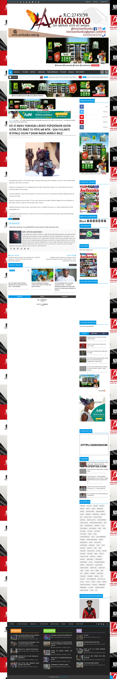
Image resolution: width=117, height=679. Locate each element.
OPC (102, 576)
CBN (81, 525)
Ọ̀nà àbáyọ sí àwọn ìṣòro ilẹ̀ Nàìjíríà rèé (61, 635)
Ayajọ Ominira (102, 520)
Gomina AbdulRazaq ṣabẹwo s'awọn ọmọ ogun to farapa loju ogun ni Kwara (41, 284)
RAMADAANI (83, 587)
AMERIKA (88, 514)
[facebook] (17, 2)
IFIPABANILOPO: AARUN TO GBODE (59, 664)
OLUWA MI (83, 576)
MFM (92, 570)
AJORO (82, 514)
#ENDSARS (100, 508)
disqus (42, 296)
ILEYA (103, 545)
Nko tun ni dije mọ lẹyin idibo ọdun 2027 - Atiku (78, 77)
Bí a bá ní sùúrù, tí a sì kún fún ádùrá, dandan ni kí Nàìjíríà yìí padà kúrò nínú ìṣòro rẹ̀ (61, 643)
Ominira (90, 576)
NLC (81, 573)
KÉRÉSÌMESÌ (99, 559)
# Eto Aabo (16, 219)
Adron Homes (90, 511)
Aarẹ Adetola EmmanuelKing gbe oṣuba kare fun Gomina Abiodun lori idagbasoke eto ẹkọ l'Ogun (97, 359)
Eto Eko (89, 506)
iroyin (98, 551)
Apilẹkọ (82, 506)
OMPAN (97, 576)
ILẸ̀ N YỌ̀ (86, 635)
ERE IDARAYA (92, 528)
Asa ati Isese (88, 517)
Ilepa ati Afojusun (22, 624)
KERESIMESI (90, 559)
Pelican (94, 584)
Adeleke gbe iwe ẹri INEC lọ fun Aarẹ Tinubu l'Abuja (41, 77)
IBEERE (101, 539)
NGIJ (102, 570)
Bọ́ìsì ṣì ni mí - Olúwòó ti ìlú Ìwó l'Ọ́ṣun (28, 649)
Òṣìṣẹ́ (104, 581)
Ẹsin (104, 528)
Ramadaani (102, 584)
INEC (95, 548)
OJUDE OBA (100, 573)
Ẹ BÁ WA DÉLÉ (103, 1)
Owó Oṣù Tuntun (85, 584)
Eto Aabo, (31, 137)
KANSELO (92, 556)
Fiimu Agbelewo (84, 536)
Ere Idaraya (83, 528)
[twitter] (20, 2)
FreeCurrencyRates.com (86, 250)
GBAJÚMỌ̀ (94, 333)
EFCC (103, 525)
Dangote (97, 525)
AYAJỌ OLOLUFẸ (91, 520)
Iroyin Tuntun (44, 624)
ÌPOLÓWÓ (25, 72)
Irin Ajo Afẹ (91, 551)
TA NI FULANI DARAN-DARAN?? (91, 663)
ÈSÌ (104, 333)
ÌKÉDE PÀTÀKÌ (80, 72)
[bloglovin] (32, 2)
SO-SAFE (91, 587)
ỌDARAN (92, 573)
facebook (64, 296)
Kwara (82, 508)
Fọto (93, 536)
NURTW (86, 573)
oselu (82, 581)
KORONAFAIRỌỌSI (99, 562)
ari (81, 517)
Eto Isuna (83, 534)
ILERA (98, 545)
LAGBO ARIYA (98, 565)
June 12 (101, 553)
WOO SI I (73, 265)
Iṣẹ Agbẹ (89, 553)
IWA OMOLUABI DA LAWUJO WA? (92, 642)
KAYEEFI (99, 77)
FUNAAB (82, 539)
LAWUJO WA (102, 567)
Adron (82, 511)
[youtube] (26, 2)
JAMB (95, 553)
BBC (105, 522)
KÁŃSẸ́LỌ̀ (71, 72)
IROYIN (24, 77)
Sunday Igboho (99, 587)
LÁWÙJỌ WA (41, 72)
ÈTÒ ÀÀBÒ (63, 72)
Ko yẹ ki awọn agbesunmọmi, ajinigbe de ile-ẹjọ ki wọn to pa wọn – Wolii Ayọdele (17, 284)
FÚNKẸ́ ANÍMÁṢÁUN (52, 72)
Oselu (62, 77)
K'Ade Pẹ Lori (84, 556)
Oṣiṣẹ (93, 508)
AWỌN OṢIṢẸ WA (55, 624)
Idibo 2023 (97, 542)
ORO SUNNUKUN (91, 579)
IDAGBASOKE (83, 542)
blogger (19, 296)
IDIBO (90, 542)
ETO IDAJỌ (97, 531)
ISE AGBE (82, 553)
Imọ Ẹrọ (82, 548)
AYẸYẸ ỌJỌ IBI (84, 522)
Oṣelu (88, 508)
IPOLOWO (82, 551)
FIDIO (95, 534)
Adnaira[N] (66, 111)
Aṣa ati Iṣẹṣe (97, 517)
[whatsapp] (105, 623)
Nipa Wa (12, 624)
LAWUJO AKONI (84, 567)
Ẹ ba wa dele (33, 624)
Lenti (81, 570)
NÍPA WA (95, 1)
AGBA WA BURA (100, 511)
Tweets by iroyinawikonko (86, 326)
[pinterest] (29, 2)
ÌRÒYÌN (32, 72)
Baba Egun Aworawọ (96, 522)
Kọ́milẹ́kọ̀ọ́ (83, 562)
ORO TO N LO (101, 579)
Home (10, 120)
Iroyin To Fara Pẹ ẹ (15, 265)
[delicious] (38, 2)
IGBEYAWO (91, 545)
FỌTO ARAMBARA (101, 536)
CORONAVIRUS (89, 525)
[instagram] (23, 2)
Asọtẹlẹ (82, 520)
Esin (99, 528)
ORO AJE (82, 579)
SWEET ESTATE (84, 590)
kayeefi (99, 556)
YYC (96, 590)
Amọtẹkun (96, 514)
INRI (100, 548)
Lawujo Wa (93, 567)
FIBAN (89, 534)
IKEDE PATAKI (79, 624)
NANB (97, 570)
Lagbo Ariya (89, 565)
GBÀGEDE (88, 1)
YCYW (91, 590)
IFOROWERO (83, 545)
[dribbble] (35, 2)
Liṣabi (87, 570)
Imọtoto (89, 548)
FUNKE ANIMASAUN (92, 539)
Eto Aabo (16, 120)
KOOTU (91, 562)
